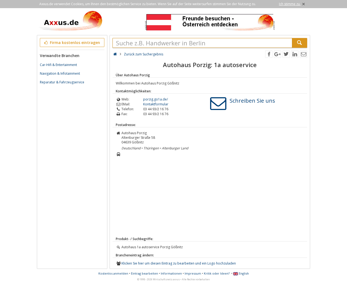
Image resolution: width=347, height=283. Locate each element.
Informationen (171, 273)
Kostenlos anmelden (113, 273)
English (243, 273)
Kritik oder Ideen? (217, 273)
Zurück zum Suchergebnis (143, 54)
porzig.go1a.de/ (155, 99)
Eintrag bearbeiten (144, 273)
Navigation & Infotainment (60, 73)
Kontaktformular (155, 104)
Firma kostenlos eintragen (74, 42)
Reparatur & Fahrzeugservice (62, 82)
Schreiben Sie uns (252, 100)
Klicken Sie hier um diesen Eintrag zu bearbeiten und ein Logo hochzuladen (178, 263)
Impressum (193, 273)
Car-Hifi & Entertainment (58, 64)
